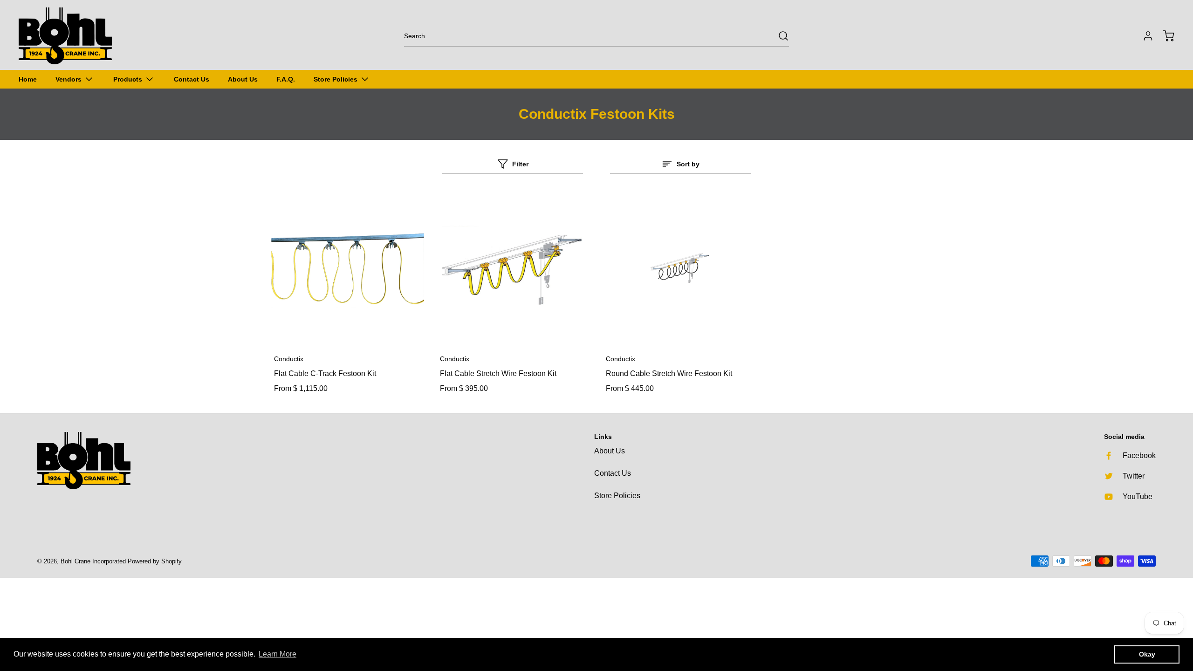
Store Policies (617, 496)
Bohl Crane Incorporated (93, 561)
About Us (609, 451)
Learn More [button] (277, 654)
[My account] (1143, 36)
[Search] (778, 36)
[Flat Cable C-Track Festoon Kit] (347, 268)
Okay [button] (1147, 654)
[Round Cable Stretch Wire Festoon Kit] (679, 268)
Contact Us (612, 473)
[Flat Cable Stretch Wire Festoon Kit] (513, 268)
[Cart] (1164, 36)
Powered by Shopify (155, 561)
